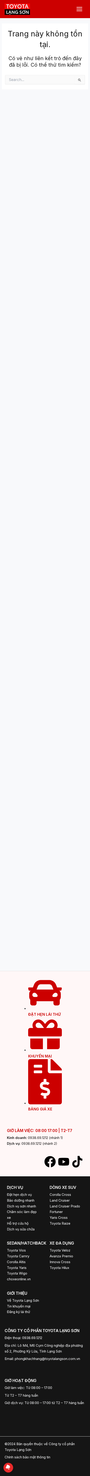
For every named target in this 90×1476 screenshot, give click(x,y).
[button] (66, 1268)
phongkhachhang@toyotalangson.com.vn (47, 1358)
